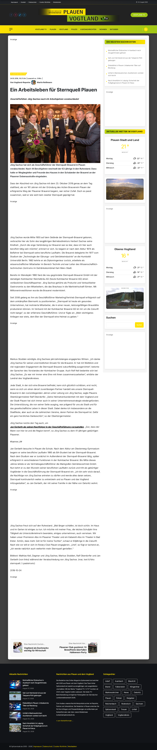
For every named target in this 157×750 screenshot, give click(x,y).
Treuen (124, 709)
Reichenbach (110, 704)
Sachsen (139, 704)
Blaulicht (131, 681)
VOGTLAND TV (139, 15)
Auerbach (119, 681)
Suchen (111, 317)
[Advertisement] (53, 56)
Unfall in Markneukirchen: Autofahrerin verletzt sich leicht (125, 74)
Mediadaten (57, 2)
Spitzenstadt (110, 709)
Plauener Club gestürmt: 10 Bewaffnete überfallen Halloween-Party (73, 650)
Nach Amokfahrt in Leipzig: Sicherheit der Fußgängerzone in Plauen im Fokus (123, 82)
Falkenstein (120, 687)
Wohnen (103, 29)
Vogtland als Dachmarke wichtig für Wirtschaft (36, 649)
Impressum (14, 2)
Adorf (107, 681)
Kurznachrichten (88, 29)
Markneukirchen (112, 692)
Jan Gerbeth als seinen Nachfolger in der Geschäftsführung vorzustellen (47, 427)
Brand (107, 687)
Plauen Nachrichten (18, 74)
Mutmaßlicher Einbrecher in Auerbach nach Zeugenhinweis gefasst (124, 51)
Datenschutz (33, 2)
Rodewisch (126, 704)
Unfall (134, 709)
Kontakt (23, 2)
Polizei (74, 29)
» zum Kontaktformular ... (64, 721)
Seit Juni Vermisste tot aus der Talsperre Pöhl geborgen (125, 59)
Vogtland (63, 29)
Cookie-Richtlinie (45, 2)
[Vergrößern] (141, 181)
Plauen (53, 29)
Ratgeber (114, 29)
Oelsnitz (137, 692)
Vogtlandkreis (123, 715)
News (126, 692)
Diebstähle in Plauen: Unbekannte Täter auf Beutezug (124, 66)
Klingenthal (134, 687)
